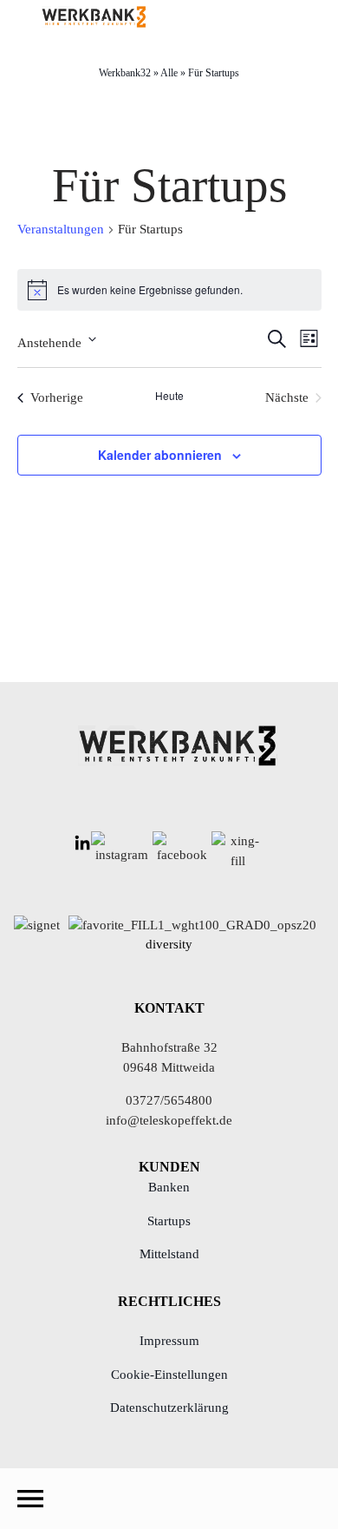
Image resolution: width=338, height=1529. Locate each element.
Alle (169, 73)
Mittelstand (169, 1254)
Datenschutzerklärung (169, 1407)
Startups (169, 1221)
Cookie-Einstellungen (169, 1374)
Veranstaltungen (60, 229)
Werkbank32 (125, 73)
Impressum (169, 1341)
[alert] (169, 290)
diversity (169, 944)
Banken (169, 1187)
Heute (169, 396)
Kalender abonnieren (160, 454)
